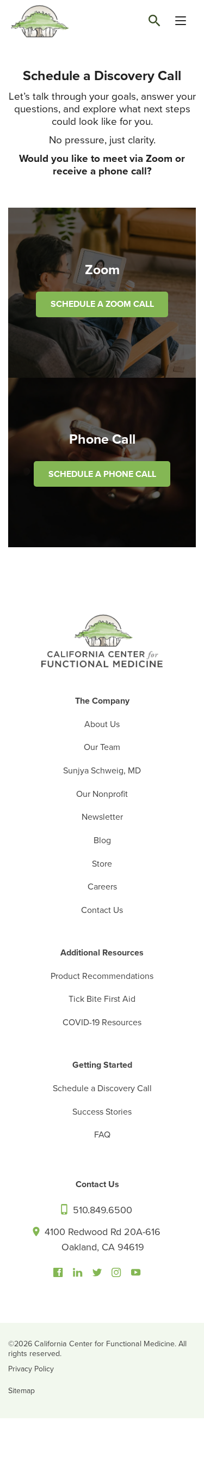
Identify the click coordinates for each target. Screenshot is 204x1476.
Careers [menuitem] (102, 886)
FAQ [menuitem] (102, 1134)
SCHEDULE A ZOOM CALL (102, 304)
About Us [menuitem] (102, 724)
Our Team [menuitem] (102, 747)
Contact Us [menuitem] (102, 910)
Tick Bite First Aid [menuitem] (102, 999)
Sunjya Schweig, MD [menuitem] (102, 770)
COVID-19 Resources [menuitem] (102, 1022)
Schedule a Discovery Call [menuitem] (102, 1088)
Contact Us (97, 1184)
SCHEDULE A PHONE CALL (102, 474)
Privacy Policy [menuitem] (31, 1369)
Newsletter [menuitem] (102, 817)
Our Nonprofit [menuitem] (102, 794)
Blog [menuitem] (102, 840)
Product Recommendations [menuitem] (102, 976)
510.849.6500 (101, 1210)
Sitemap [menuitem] (21, 1390)
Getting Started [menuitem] (102, 1065)
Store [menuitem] (102, 863)
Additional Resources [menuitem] (102, 952)
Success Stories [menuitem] (102, 1111)
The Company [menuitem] (102, 700)
